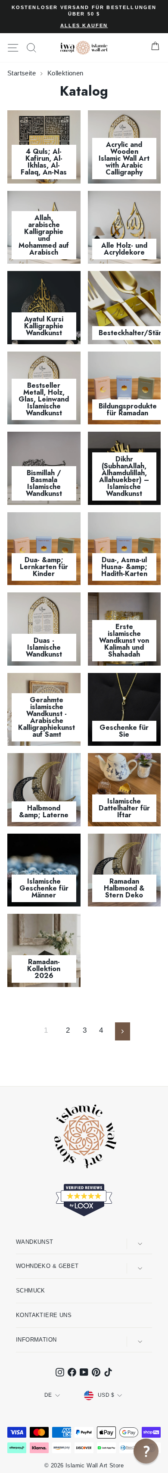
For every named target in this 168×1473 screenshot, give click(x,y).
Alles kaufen (84, 25)
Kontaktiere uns (44, 1315)
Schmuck (30, 1290)
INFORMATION (36, 1339)
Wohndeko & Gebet (47, 1266)
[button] (146, 1451)
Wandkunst (34, 1242)
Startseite (22, 73)
